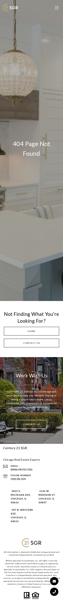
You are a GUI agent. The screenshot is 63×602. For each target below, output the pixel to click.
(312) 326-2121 (18, 479)
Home (31, 331)
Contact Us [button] (31, 343)
